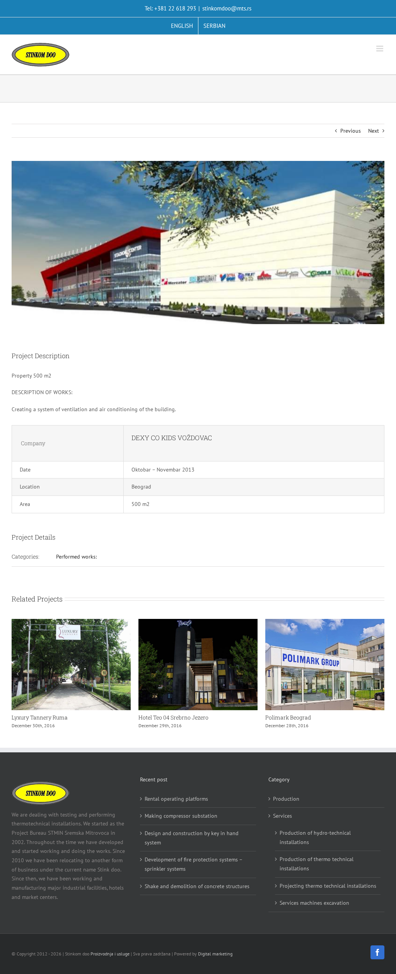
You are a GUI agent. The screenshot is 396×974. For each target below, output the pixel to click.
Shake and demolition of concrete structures (197, 886)
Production (286, 798)
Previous (350, 130)
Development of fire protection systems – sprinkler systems (193, 864)
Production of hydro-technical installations (315, 837)
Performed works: (76, 556)
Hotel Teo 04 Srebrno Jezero (173, 717)
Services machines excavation (314, 902)
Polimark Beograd (288, 717)
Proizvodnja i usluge (110, 954)
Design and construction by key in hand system (192, 838)
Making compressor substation (181, 815)
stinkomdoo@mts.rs (226, 8)
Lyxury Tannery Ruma (40, 717)
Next (373, 130)
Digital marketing (215, 954)
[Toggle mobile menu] (380, 48)
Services (282, 815)
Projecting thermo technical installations (328, 885)
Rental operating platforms (176, 798)
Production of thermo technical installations (316, 864)
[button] (17, 674)
